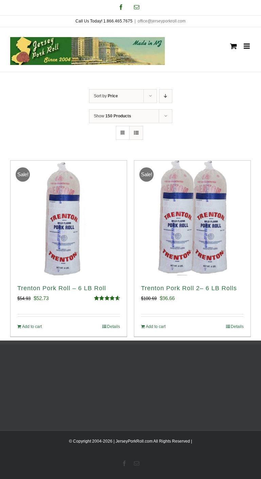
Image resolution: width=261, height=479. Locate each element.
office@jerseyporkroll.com (162, 21)
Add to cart (32, 326)
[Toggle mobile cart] (233, 46)
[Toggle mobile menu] (247, 46)
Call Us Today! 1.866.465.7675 (104, 21)
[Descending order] (165, 96)
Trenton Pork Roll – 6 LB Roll (61, 288)
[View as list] (136, 132)
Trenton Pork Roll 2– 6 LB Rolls (189, 288)
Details (113, 326)
